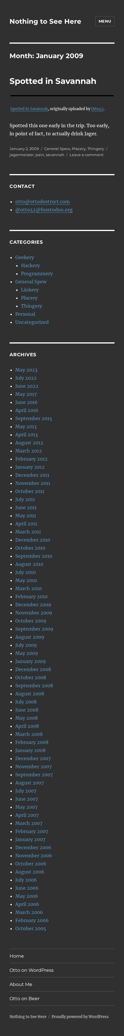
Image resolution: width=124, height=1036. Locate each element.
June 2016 (26, 402)
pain (39, 154)
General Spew (57, 148)
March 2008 (29, 734)
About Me (21, 984)
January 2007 (30, 839)
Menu (105, 21)
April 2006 (27, 904)
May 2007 (26, 807)
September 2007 (34, 775)
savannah (55, 154)
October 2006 (30, 864)
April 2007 (27, 815)
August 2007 (29, 783)
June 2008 (26, 710)
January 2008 (30, 750)
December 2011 (32, 475)
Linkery (30, 290)
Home (17, 956)
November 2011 (32, 483)
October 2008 (30, 677)
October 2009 (30, 621)
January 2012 (30, 467)
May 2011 (25, 515)
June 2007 (26, 799)
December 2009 (33, 604)
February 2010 (31, 596)
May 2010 (26, 580)
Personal (25, 314)
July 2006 (26, 880)
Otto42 (97, 108)
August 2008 (29, 694)
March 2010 (28, 588)
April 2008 (27, 726)
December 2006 (33, 847)
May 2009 (26, 653)
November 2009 (33, 613)
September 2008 (34, 685)
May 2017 (26, 394)
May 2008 (26, 718)
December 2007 (33, 758)
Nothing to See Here (45, 21)
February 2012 (31, 459)
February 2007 (31, 831)
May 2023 (26, 370)
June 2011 (26, 507)
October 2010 (30, 548)
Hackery (30, 265)
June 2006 (27, 888)
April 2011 (26, 524)
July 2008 (26, 702)
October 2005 (30, 928)
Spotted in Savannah (53, 81)
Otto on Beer (25, 998)
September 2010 (33, 556)
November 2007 (33, 766)
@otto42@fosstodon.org (44, 210)
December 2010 (32, 540)
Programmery (37, 273)
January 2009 (30, 661)
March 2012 (28, 451)
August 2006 (29, 872)
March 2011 (28, 532)
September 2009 (34, 629)
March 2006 (29, 912)
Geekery (24, 257)
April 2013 (26, 434)
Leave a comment (86, 154)
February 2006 (32, 920)
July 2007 (25, 791)
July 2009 (26, 645)
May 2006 (26, 896)
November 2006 (33, 855)
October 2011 (29, 491)
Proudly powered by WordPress (80, 1016)
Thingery (95, 148)
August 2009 (29, 637)
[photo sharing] (62, 95)
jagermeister (22, 154)
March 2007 (28, 823)
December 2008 (33, 669)
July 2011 (25, 499)
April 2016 (26, 410)
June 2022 (26, 386)
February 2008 (31, 742)
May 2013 (26, 426)
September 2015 (33, 418)
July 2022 (26, 378)
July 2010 (25, 572)
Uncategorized (32, 322)
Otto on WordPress (32, 970)
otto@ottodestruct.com (42, 201)
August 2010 (29, 564)
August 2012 (29, 443)
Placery (79, 148)
